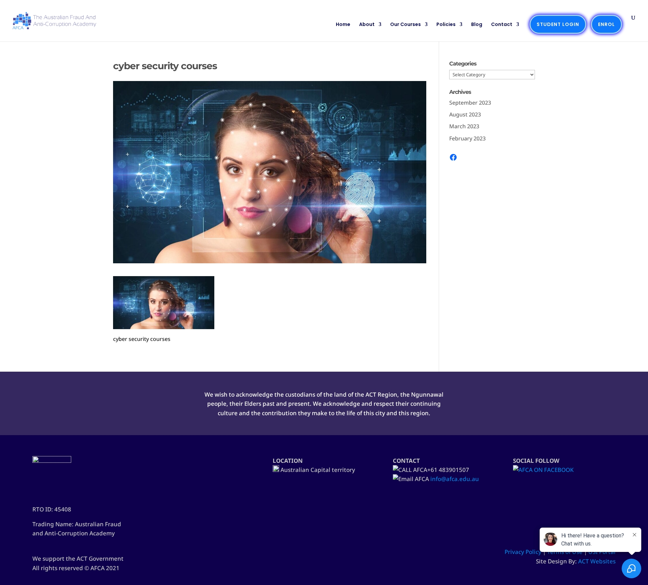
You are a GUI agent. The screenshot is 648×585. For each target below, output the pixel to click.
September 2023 (470, 102)
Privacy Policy (523, 552)
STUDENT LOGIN (558, 24)
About (367, 25)
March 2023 (464, 126)
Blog (476, 25)
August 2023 (465, 114)
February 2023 (467, 138)
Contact (501, 25)
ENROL (606, 24)
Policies (446, 25)
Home (343, 25)
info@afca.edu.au (454, 479)
